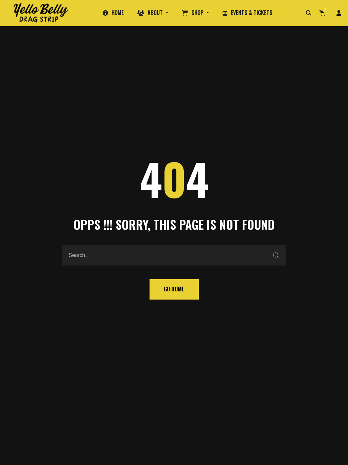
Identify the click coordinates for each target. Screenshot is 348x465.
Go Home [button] (174, 289)
